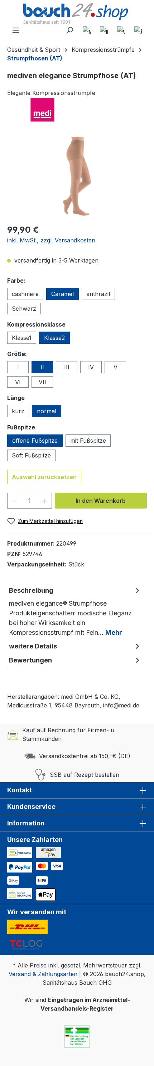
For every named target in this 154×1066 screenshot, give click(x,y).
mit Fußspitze (88, 440)
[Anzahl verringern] (14, 501)
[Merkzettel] (86, 30)
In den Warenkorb (101, 500)
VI (18, 382)
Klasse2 (54, 337)
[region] (77, 177)
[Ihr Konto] (103, 30)
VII (42, 382)
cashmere (25, 293)
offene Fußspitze (35, 440)
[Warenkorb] (121, 30)
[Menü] (15, 30)
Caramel (62, 293)
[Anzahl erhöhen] (44, 501)
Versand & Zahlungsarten (43, 974)
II (42, 367)
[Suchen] (69, 30)
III (66, 367)
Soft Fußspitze (31, 455)
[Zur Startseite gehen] (77, 14)
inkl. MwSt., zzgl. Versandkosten (51, 240)
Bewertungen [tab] (30, 660)
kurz (18, 411)
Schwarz (24, 308)
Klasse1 (22, 337)
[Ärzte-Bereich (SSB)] (138, 30)
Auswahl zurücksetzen (44, 476)
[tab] (75, 611)
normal (46, 411)
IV (91, 367)
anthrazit (98, 293)
